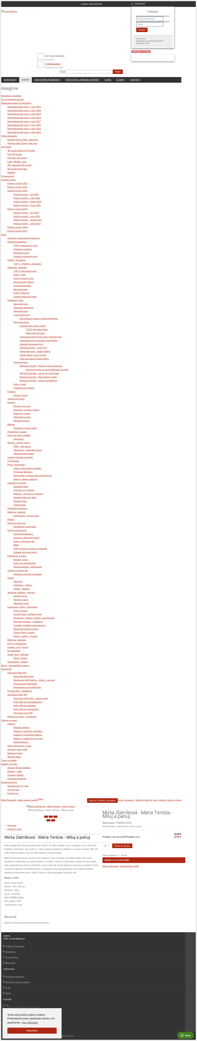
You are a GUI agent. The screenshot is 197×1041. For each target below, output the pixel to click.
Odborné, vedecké (16, 512)
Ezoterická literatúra (23, 534)
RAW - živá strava (22, 446)
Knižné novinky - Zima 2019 (27, 223)
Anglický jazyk (20, 596)
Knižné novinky (8, 180)
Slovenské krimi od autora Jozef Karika (39, 340)
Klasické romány (22, 421)
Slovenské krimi (21, 322)
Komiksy (11, 391)
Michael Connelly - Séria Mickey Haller (38, 377)
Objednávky (10, 952)
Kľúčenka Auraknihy (17, 778)
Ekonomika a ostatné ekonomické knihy (33, 475)
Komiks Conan (21, 395)
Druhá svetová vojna (24, 278)
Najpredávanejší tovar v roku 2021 (24, 107)
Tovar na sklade (9, 760)
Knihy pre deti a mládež (18, 435)
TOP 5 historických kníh (25, 271)
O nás (108, 80)
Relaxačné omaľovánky (25, 526)
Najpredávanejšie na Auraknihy (16, 103)
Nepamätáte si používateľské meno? (150, 41)
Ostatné (11, 172)
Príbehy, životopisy (16, 260)
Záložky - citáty (14, 771)
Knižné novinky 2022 (17, 183)
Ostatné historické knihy (25, 296)
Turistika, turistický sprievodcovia (29, 625)
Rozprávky (19, 439)
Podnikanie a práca (16, 556)
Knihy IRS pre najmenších (26, 709)
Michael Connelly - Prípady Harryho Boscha (41, 366)
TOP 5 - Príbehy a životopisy (27, 264)
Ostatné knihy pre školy (25, 497)
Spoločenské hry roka (17, 786)
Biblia (16, 545)
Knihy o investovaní (16, 643)
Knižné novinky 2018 (17, 227)
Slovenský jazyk (21, 603)
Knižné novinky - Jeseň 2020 (28, 201)
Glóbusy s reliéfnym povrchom (28, 738)
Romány (11, 402)
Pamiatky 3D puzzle (17, 158)
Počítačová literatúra (17, 508)
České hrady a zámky (24, 632)
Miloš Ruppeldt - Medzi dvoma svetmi (19, 800)
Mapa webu (10, 963)
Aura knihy (10, 80)
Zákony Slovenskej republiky (27, 468)
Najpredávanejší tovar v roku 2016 (24, 125)
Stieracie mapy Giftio (17, 749)
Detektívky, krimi (15, 300)
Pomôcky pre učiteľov (24, 490)
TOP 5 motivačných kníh (25, 245)
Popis (40, 799)
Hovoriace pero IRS (23, 713)
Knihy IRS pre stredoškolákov (28, 702)
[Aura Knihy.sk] (9, 11)
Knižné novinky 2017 (17, 231)
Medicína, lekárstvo (16, 640)
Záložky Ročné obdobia (18, 767)
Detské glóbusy (21, 742)
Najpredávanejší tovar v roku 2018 (24, 117)
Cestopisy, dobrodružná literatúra (23, 238)
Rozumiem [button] (32, 1030)
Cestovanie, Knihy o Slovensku (22, 607)
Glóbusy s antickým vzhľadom (28, 731)
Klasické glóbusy (22, 727)
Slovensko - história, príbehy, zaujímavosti (34, 618)
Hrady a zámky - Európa (25, 636)
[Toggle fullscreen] (51, 817)
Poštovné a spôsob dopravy (82, 80)
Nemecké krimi (21, 311)
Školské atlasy (14, 757)
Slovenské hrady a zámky (26, 629)
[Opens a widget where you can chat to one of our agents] (185, 1035)
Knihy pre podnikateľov (25, 563)
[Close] (46, 817)
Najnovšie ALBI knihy (24, 676)
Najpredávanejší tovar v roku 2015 (24, 128)
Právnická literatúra (23, 472)
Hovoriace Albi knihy (17, 672)
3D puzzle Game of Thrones (21, 150)
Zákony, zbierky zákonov (26, 479)
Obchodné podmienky (47, 80)
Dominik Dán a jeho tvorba (33, 326)
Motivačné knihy (21, 253)
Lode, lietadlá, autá (16, 161)
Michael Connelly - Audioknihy (21, 716)
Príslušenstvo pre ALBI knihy (27, 687)
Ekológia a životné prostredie (28, 574)
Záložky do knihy (9, 764)
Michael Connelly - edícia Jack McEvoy (39, 380)
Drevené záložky (15, 775)
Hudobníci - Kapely (23, 585)
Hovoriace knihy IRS (17, 694)
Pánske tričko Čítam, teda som (22, 143)
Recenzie (11, 825)
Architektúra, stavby (17, 432)
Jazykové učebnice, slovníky (21, 592)
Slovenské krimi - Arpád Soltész (35, 351)
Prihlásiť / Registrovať (15, 946)
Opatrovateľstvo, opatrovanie (28, 567)
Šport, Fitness (20, 658)
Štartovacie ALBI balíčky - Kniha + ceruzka (34, 680)
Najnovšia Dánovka (35, 333)
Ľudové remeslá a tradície (20, 457)
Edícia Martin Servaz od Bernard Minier (39, 318)
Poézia (10, 519)
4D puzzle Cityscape (17, 169)
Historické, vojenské (17, 267)
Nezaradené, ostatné (17, 662)
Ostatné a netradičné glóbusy (28, 735)
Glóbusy (11, 724)
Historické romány (22, 417)
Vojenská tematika (22, 285)
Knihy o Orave (20, 611)
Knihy (4, 234)
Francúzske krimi (22, 315)
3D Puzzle (6, 147)
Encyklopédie (13, 651)
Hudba (10, 578)
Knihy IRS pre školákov (25, 705)
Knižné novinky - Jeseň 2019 (28, 220)
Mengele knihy (21, 289)
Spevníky (18, 581)
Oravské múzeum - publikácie (28, 621)
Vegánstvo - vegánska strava (28, 450)
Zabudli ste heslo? (143, 43)
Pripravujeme (7, 176)
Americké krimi (21, 362)
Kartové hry (13, 793)
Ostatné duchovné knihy (25, 552)
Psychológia (13, 461)
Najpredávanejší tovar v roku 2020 (24, 110)
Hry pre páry (13, 789)
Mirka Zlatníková (111, 866)
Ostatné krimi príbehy (24, 388)
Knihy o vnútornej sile (24, 541)
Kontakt (135, 80)
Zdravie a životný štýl (17, 570)
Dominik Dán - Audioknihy (19, 691)
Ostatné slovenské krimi (31, 344)
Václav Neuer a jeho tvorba (33, 355)
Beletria (11, 424)
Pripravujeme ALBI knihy (25, 684)
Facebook (5, 1007)
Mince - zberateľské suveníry (15, 665)
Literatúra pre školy (16, 483)
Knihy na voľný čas (16, 523)
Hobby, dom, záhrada (17, 654)
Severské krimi (21, 304)
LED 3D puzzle (14, 154)
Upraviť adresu (11, 957)
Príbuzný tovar (14, 829)
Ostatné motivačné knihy (26, 256)
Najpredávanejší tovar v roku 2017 (24, 121)
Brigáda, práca (21, 559)
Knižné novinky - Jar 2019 (26, 212)
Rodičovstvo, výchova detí (26, 516)
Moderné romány (22, 413)
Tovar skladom (52, 64)
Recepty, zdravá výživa (18, 442)
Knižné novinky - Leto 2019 (27, 216)
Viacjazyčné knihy (16, 399)
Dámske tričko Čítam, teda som (22, 139)
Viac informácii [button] (30, 1022)
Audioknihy (6, 669)
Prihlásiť (142, 30)
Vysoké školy (20, 505)
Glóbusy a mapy (9, 720)
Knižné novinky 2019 (17, 209)
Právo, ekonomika (16, 464)
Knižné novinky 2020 (17, 191)
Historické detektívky (24, 307)
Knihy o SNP (20, 274)
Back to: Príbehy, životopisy (102, 800)
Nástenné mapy (15, 753)
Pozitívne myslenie (23, 249)
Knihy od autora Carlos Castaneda (30, 548)
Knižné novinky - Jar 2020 (26, 194)
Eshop (25, 80)
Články (120, 80)
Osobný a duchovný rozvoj (26, 537)
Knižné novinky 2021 (17, 187)
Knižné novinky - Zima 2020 (27, 205)
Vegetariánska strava (24, 453)
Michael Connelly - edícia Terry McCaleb (39, 373)
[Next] (53, 820)
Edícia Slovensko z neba (19, 746)
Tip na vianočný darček (12, 99)
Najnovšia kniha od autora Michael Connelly (47, 369)
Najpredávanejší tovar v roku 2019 (24, 114)
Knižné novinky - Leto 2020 (27, 198)
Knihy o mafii (20, 384)
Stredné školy (20, 501)
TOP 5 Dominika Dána (37, 329)
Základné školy (21, 486)
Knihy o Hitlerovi (21, 293)
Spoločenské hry (9, 782)
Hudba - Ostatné (22, 589)
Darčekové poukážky (11, 96)
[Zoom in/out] (55, 817)
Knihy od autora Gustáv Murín (34, 359)
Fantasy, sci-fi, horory (17, 647)
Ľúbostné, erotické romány (27, 410)
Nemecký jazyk (21, 599)
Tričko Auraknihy (9, 136)
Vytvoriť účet (141, 39)
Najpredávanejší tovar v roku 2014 (24, 132)
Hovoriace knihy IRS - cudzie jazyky (31, 698)
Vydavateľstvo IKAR (129, 866)
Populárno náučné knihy (25, 428)
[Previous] (48, 820)
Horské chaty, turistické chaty (28, 614)
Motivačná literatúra (17, 242)
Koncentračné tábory (24, 282)
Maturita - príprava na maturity (28, 494)
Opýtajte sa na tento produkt (117, 860)
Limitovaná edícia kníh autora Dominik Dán (41, 337)
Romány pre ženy (22, 406)
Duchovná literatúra (16, 530)
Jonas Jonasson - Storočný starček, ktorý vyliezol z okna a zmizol (149, 800)
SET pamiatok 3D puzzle (19, 165)
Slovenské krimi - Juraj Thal (33, 347)
